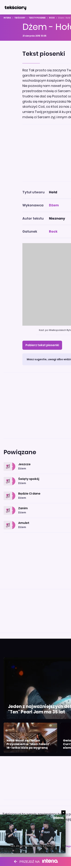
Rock (52, 17)
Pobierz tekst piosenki (42, 345)
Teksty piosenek (37, 17)
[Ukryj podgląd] (63, 812)
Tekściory (19, 17)
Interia (7, 17)
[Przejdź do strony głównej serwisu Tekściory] (15, 7)
